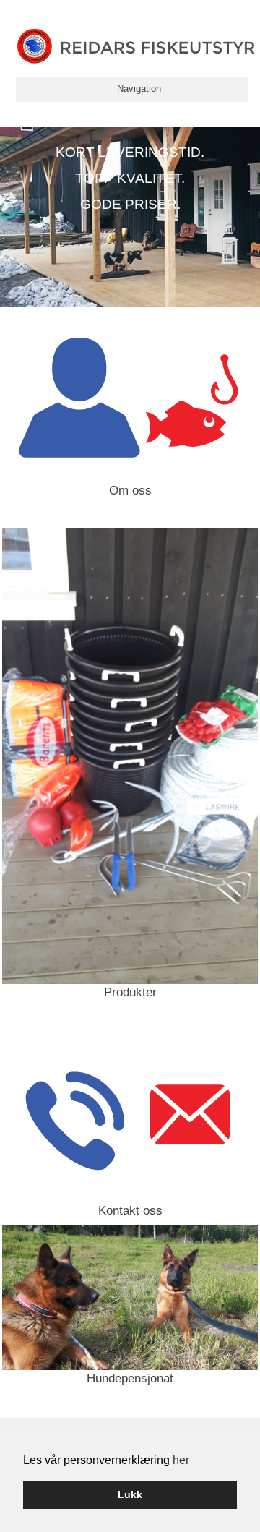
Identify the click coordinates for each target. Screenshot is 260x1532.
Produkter (130, 992)
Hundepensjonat (130, 1378)
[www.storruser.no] (136, 46)
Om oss (130, 490)
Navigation (139, 88)
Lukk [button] (130, 1494)
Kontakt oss (130, 1211)
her (181, 1460)
